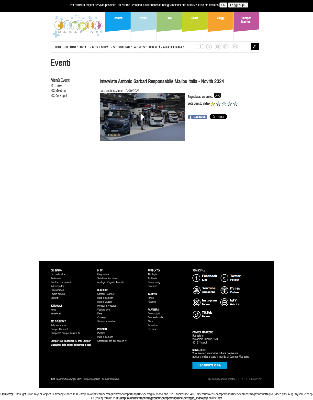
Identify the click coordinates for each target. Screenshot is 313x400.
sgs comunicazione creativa (221, 379)
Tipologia (152, 274)
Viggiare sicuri (104, 309)
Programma (103, 274)
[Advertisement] (70, 181)
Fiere (99, 313)
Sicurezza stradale (106, 321)
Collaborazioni (57, 290)
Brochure (152, 286)
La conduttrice (58, 274)
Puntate (101, 333)
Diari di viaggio (104, 301)
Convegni (101, 317)
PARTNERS (139, 47)
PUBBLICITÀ (154, 47)
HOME (58, 47)
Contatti (54, 298)
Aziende (152, 301)
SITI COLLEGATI (121, 47)
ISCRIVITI (105, 47)
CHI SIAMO (70, 47)
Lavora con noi (58, 294)
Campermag (154, 282)
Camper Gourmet (59, 329)
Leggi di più (238, 5)
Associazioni (154, 313)
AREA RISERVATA (172, 47)
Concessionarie (155, 317)
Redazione (56, 278)
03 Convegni (59, 96)
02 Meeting (58, 90)
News (53, 309)
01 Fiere (56, 85)
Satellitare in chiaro (107, 278)
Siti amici (152, 329)
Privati (151, 298)
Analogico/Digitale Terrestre (111, 282)
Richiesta (152, 278)
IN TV (95, 47)
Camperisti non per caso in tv (65, 333)
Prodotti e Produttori (107, 305)
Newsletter (56, 313)
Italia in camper (58, 325)
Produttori (152, 325)
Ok (223, 5)
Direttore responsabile (61, 282)
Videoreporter (57, 286)
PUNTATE (84, 47)
